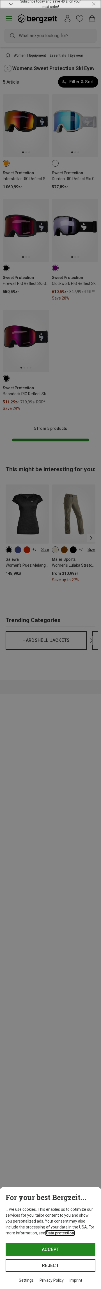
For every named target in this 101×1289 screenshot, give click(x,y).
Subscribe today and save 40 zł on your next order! (50, 4)
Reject (50, 1265)
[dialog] (50, 1238)
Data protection (60, 1233)
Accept (50, 1249)
